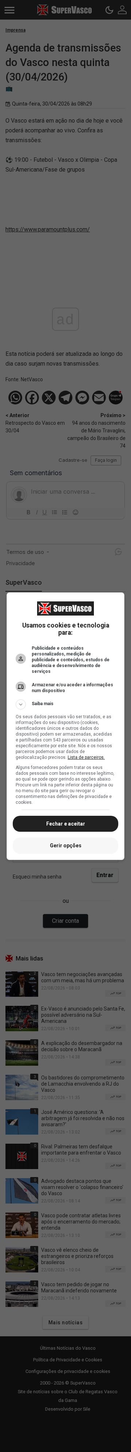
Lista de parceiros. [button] (86, 757)
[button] (65, 704)
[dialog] (65, 726)
